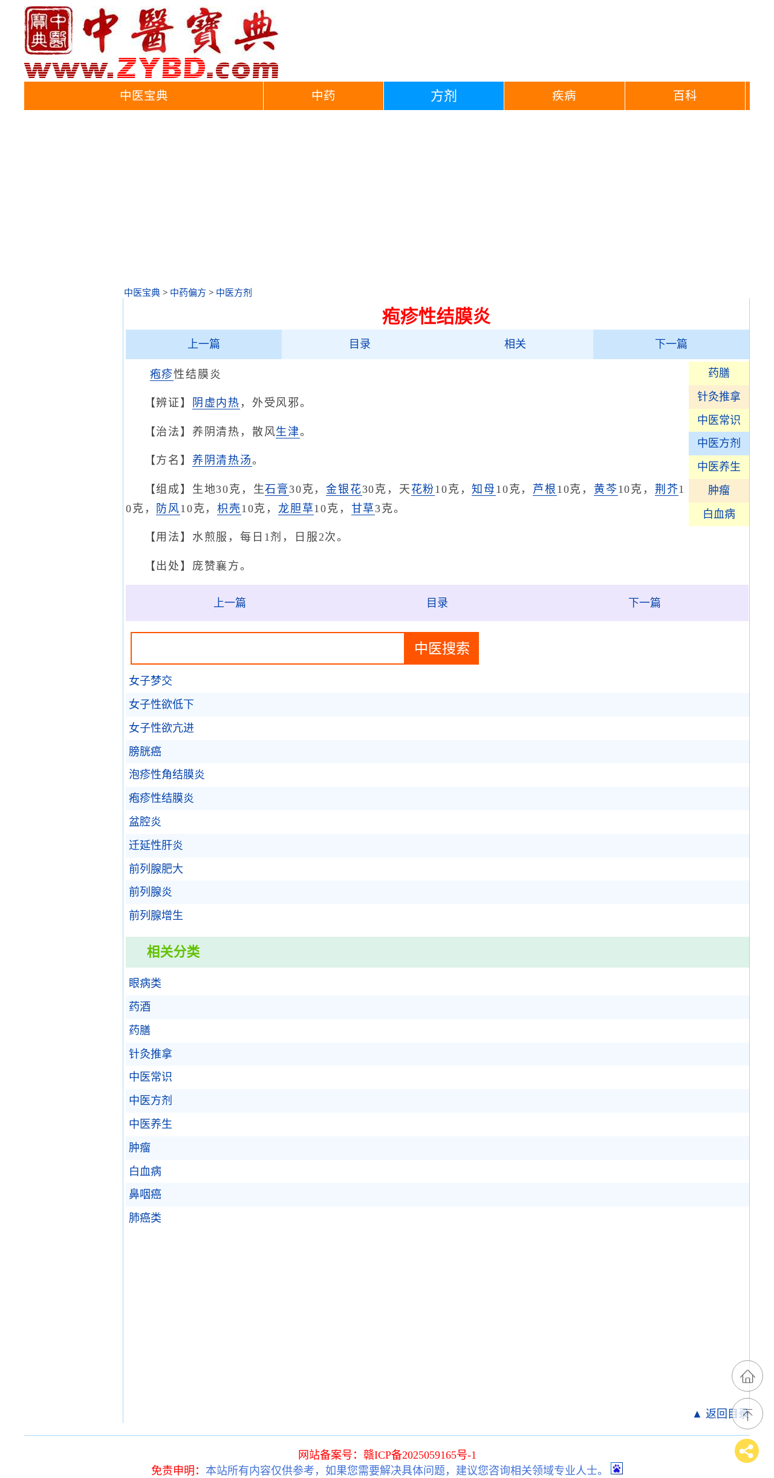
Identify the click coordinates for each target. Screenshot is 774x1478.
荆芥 (667, 489)
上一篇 (203, 344)
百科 (685, 96)
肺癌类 (145, 1218)
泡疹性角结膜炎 (167, 775)
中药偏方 (188, 293)
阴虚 (204, 403)
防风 (168, 509)
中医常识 (719, 420)
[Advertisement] (387, 200)
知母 (484, 489)
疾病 (564, 96)
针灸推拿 (719, 397)
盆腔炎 (145, 822)
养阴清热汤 (222, 460)
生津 (288, 432)
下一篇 (671, 344)
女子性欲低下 (161, 704)
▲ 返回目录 (720, 1414)
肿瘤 (719, 490)
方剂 (444, 95)
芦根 (545, 489)
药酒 (140, 1007)
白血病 (719, 514)
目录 (360, 344)
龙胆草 (296, 509)
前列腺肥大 (156, 869)
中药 (323, 96)
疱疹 (162, 374)
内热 (228, 403)
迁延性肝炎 (156, 845)
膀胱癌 (145, 752)
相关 (515, 344)
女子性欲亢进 (161, 728)
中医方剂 (234, 293)
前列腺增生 (156, 916)
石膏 (277, 489)
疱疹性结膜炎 (161, 798)
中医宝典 (144, 96)
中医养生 (719, 467)
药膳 (719, 373)
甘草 (363, 509)
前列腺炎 (150, 892)
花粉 (423, 489)
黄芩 (606, 489)
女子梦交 (150, 681)
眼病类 (145, 983)
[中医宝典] (151, 75)
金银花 (344, 489)
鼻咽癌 (145, 1194)
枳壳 (229, 509)
